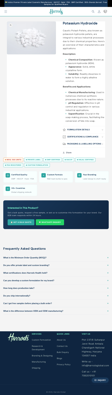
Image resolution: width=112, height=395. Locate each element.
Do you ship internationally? (56, 295)
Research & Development (38, 348)
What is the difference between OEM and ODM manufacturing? (56, 310)
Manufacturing (39, 362)
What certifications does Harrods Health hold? (56, 272)
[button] (6, 12)
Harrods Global (60, 392)
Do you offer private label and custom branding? (56, 265)
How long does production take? (56, 288)
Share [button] (69, 152)
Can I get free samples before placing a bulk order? (56, 303)
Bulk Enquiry (63, 352)
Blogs (59, 358)
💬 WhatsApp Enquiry (50, 222)
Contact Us (62, 346)
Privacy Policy (63, 364)
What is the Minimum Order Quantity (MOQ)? (56, 257)
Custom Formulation (41, 340)
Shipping (36, 368)
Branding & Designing (42, 355)
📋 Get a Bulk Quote (21, 222)
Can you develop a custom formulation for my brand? (56, 280)
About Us (61, 340)
